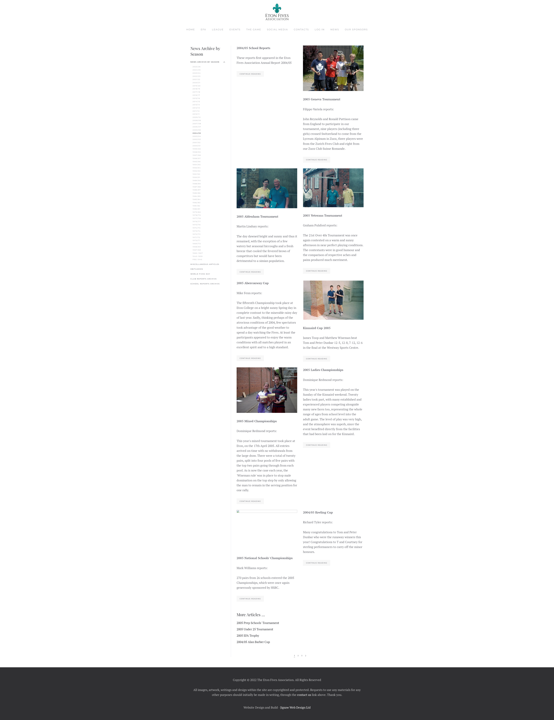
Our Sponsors (356, 29)
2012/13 (196, 108)
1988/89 (197, 184)
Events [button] (234, 29)
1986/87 (197, 190)
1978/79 (197, 215)
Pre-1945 (197, 259)
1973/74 (197, 231)
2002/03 (197, 139)
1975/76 (197, 225)
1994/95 (197, 165)
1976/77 (197, 222)
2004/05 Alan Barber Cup (253, 642)
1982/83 (197, 203)
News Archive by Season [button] (204, 62)
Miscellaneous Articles (204, 264)
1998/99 (197, 152)
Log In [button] (320, 29)
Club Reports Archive (203, 279)
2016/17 (196, 95)
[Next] (305, 656)
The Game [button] (253, 29)
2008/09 (197, 120)
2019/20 (197, 86)
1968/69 (197, 247)
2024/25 (197, 70)
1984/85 (197, 196)
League (218, 29)
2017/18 (196, 92)
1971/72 (196, 237)
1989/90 (197, 180)
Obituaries (196, 269)
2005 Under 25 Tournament (255, 629)
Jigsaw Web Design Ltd (295, 707)
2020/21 (196, 83)
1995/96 (197, 162)
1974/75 (197, 228)
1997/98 (197, 155)
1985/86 (197, 193)
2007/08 (197, 124)
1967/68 (197, 250)
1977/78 (197, 218)
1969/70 (197, 244)
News (334, 29)
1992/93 (197, 171)
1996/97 (197, 158)
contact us (303, 695)
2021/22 (196, 79)
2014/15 (196, 102)
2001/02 (197, 143)
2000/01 (197, 146)
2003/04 (197, 136)
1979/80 (197, 212)
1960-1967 (198, 253)
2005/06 (197, 130)
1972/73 (197, 234)
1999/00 (197, 149)
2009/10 (197, 117)
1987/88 (197, 187)
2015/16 (196, 98)
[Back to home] (277, 12)
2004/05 (197, 133)
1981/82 (196, 206)
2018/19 (196, 89)
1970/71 (196, 240)
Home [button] (190, 29)
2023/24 (197, 73)
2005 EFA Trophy (248, 636)
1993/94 (197, 168)
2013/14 (196, 105)
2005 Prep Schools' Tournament (258, 623)
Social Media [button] (277, 29)
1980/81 (196, 209)
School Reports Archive (205, 284)
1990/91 (196, 177)
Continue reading (250, 74)
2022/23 (197, 76)
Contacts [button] (301, 29)
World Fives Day (200, 274)
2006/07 (197, 127)
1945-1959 (198, 256)
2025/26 (197, 67)
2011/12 (196, 111)
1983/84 (197, 199)
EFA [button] (203, 29)
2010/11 (196, 114)
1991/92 (196, 174)
